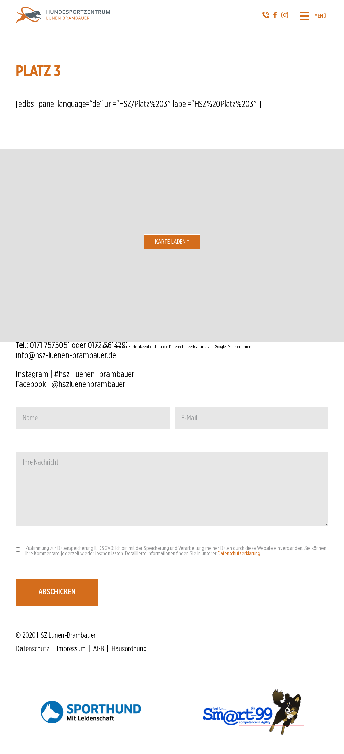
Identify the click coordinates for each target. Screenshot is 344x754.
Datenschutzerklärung (239, 553)
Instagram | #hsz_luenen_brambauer (75, 374)
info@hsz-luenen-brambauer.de (66, 355)
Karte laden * (172, 242)
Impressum (71, 649)
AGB (98, 649)
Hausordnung (129, 649)
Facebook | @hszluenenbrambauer (70, 384)
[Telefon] (265, 16)
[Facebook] (275, 16)
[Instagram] (284, 16)
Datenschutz (32, 649)
